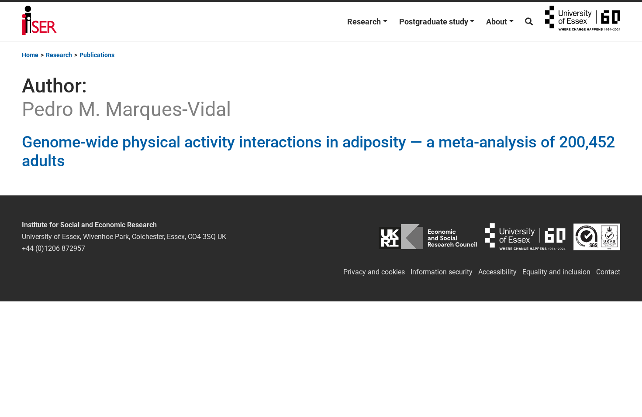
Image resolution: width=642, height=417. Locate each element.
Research (364, 21)
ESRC (428, 236)
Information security (442, 272)
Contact (608, 272)
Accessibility (497, 272)
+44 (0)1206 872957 (53, 248)
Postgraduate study (433, 21)
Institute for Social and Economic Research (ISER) (39, 21)
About (496, 21)
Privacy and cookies (374, 272)
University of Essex (582, 21)
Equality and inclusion (556, 272)
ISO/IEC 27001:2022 (596, 236)
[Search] (528, 22)
